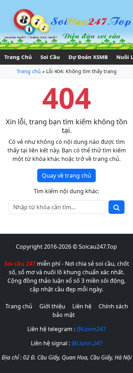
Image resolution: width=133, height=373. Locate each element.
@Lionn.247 (87, 343)
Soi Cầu (50, 56)
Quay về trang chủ (66, 175)
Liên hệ (82, 306)
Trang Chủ (18, 56)
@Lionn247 (91, 329)
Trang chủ (29, 71)
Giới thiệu (52, 306)
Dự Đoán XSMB (88, 56)
